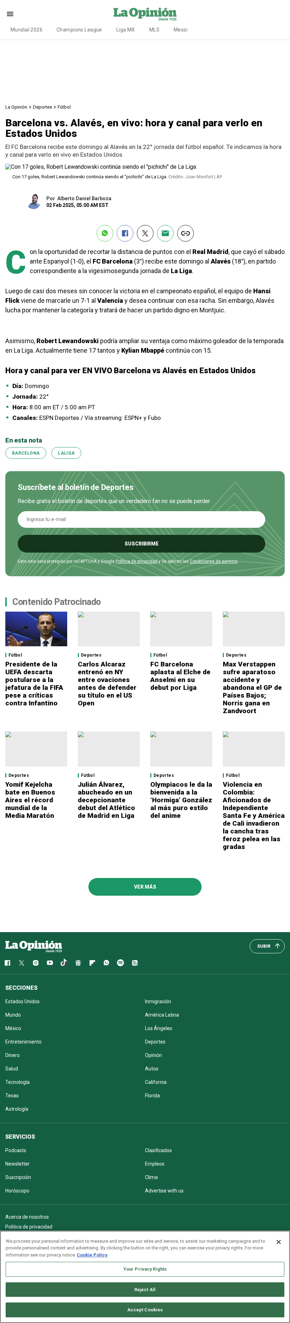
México (13, 1028)
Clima (151, 1177)
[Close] (278, 1242)
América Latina (162, 1015)
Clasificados (158, 1150)
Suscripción (18, 1177)
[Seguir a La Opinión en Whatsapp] (106, 963)
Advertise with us (164, 1191)
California (156, 1082)
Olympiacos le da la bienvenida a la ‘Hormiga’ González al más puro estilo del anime (181, 800)
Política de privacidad (136, 561)
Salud (11, 1068)
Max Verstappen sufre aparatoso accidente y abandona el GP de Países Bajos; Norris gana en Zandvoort (252, 687)
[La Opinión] (145, 13)
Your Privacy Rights (145, 1269)
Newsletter (17, 1164)
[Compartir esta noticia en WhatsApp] (105, 233)
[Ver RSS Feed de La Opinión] (135, 963)
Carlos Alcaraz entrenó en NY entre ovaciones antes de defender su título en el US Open (107, 683)
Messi (180, 30)
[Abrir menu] (10, 14)
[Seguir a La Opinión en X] (21, 963)
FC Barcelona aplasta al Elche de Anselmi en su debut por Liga (180, 676)
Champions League (79, 30)
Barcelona (26, 453)
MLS (154, 30)
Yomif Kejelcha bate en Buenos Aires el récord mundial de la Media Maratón (30, 800)
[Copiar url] (185, 233)
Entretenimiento (23, 1042)
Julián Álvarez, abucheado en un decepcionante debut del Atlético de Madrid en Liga (106, 800)
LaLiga (66, 453)
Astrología (16, 1109)
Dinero (12, 1055)
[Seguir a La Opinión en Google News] (78, 963)
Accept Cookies (145, 1309)
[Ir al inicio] (33, 946)
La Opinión (16, 107)
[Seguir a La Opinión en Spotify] (121, 963)
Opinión (153, 1055)
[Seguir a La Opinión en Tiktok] (64, 963)
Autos (151, 1068)
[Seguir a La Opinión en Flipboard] (92, 963)
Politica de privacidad (28, 1227)
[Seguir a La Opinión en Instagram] (36, 963)
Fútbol (64, 107)
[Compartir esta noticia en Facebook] (125, 233)
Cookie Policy (92, 1255)
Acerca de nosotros (27, 1217)
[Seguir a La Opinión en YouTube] (50, 963)
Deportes (42, 107)
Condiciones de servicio (213, 561)
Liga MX (125, 30)
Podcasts (15, 1150)
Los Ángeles (158, 1028)
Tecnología (17, 1082)
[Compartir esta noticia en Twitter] (145, 233)
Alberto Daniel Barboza (84, 198)
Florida (152, 1095)
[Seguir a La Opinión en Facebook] (7, 963)
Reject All (145, 1289)
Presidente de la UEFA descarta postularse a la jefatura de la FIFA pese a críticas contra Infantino (34, 683)
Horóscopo (17, 1191)
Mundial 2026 (26, 30)
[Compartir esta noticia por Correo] (165, 233)
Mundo (13, 1015)
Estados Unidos (22, 1001)
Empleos (154, 1164)
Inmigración (158, 1001)
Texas (12, 1095)
